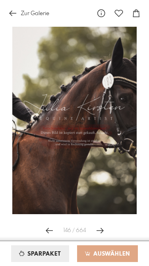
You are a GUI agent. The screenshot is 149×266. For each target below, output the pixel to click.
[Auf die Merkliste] (119, 13)
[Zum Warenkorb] (136, 13)
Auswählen (110, 254)
